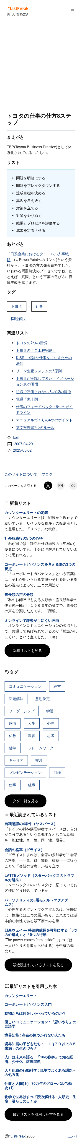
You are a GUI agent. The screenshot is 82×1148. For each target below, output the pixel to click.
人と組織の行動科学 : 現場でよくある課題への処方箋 (40, 1072)
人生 (31, 723)
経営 (57, 686)
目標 (57, 773)
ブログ (47, 474)
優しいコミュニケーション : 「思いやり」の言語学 (40, 1024)
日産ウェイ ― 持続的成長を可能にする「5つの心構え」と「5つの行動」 (41, 932)
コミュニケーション (25, 686)
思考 (50, 736)
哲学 (12, 748)
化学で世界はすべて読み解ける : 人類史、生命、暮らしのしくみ (40, 1099)
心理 (50, 723)
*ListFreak (18, 8)
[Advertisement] (41, 67)
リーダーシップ (21, 711)
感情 (12, 723)
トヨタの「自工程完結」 (36, 350)
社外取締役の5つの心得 (24, 538)
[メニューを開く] (72, 10)
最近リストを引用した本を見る (38, 1114)
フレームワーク (41, 748)
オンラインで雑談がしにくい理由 (32, 620)
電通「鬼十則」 (28, 399)
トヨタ (16, 306)
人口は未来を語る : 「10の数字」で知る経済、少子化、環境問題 (39, 1059)
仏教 (12, 736)
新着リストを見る (27, 650)
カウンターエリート (21, 996)
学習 (50, 711)
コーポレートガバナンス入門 (28, 1004)
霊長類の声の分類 (19, 594)
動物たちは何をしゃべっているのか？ (35, 1013)
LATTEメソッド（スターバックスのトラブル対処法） (39, 877)
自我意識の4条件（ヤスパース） (31, 824)
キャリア (16, 760)
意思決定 (42, 699)
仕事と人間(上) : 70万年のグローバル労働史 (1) (38, 1085)
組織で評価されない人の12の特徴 (43, 392)
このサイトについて (21, 474)
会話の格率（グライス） (24, 850)
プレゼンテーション (25, 773)
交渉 (39, 760)
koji (16, 437)
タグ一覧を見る (25, 801)
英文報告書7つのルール (35, 427)
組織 (31, 785)
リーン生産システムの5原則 (39, 371)
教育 (31, 736)
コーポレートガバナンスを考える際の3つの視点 (40, 566)
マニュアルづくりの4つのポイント (44, 420)
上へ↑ (72, 1136)
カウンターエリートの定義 (26, 512)
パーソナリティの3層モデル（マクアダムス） (36, 902)
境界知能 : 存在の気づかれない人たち (35, 1035)
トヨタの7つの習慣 (31, 343)
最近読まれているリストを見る (38, 965)
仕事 (39, 306)
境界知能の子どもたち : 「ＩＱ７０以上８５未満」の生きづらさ (40, 1046)
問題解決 (18, 319)
